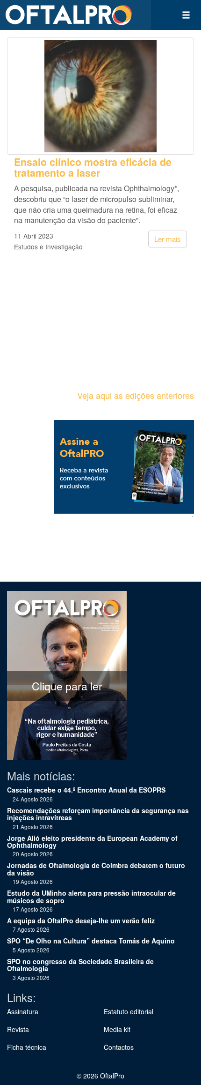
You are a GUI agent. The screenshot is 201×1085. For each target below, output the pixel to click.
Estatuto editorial (128, 1011)
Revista (18, 1029)
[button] (186, 15)
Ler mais (167, 239)
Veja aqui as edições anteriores (135, 395)
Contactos (119, 1047)
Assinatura (22, 1011)
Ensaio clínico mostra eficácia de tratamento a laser (93, 167)
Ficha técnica (26, 1047)
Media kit (117, 1029)
